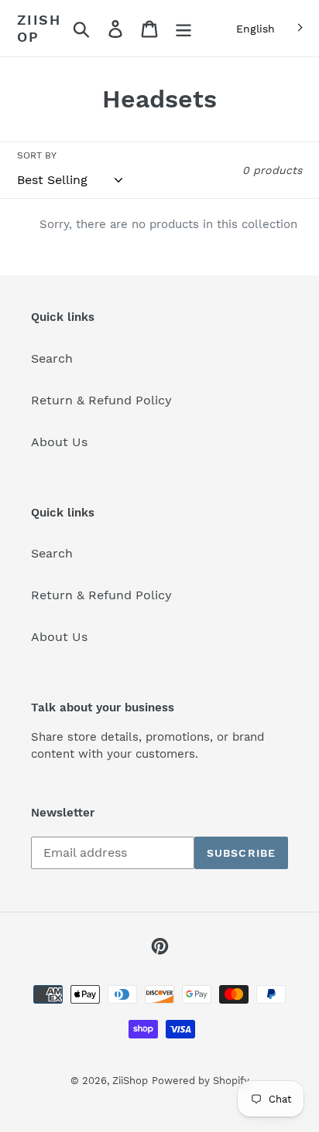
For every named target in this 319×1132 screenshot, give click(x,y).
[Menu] (183, 28)
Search (52, 358)
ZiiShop (39, 28)
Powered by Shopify (200, 1080)
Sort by (37, 155)
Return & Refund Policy (101, 400)
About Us (59, 442)
